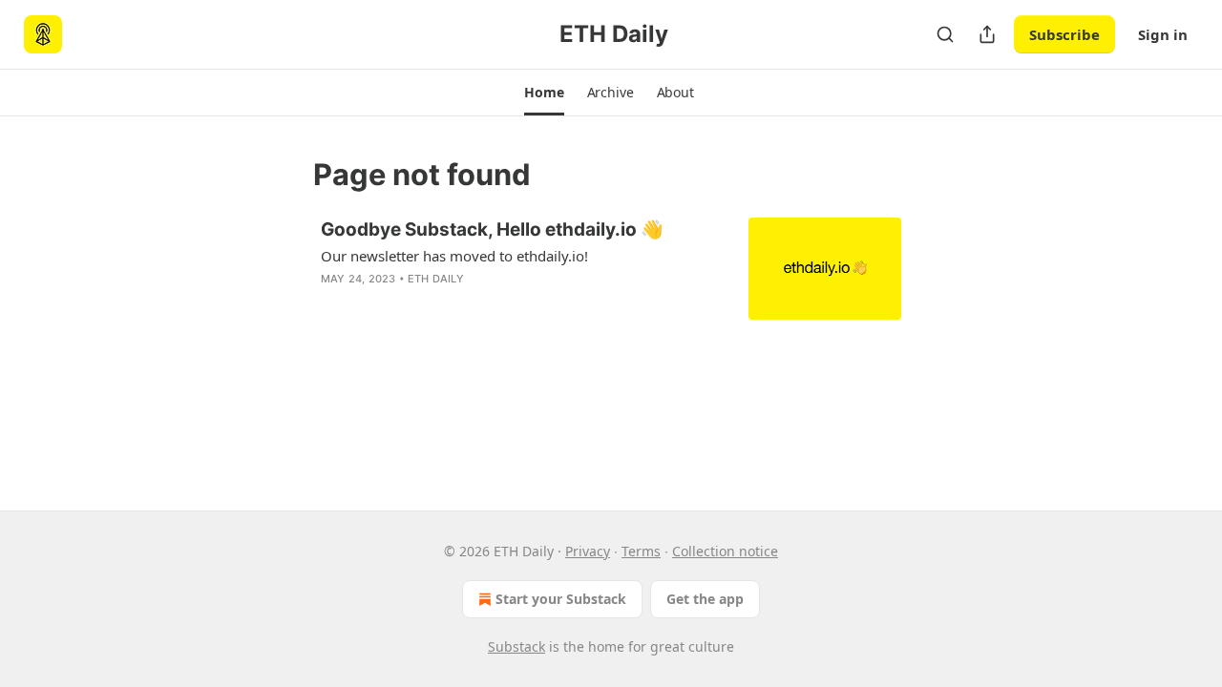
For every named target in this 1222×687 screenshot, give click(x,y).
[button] (544, 92)
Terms (641, 551)
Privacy (587, 551)
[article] (611, 268)
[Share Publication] (987, 34)
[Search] (945, 34)
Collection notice (725, 551)
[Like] (333, 303)
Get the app (705, 599)
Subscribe (1064, 34)
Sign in (1163, 34)
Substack (516, 646)
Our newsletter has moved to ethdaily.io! (454, 255)
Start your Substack (560, 599)
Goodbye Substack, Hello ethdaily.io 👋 (492, 229)
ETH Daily (436, 278)
